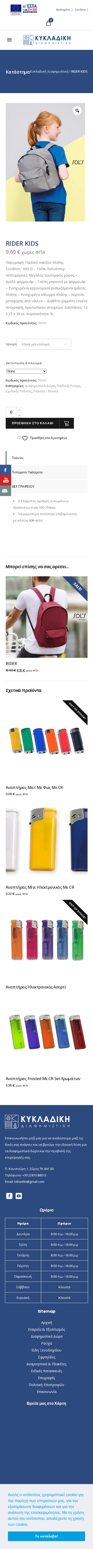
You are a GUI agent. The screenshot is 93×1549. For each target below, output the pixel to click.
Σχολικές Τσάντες (19, 391)
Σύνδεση (80, 9)
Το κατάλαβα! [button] (46, 1536)
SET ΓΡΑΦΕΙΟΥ (23, 486)
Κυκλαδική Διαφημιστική (49, 71)
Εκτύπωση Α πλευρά (24, 363)
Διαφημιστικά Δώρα (40, 385)
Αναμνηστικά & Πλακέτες (46, 1364)
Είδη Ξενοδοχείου (46, 1350)
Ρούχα (75, 385)
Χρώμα (11, 344)
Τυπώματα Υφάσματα (27, 472)
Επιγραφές (46, 1377)
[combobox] (44, 344)
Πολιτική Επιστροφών (46, 1384)
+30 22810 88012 (34, 1175)
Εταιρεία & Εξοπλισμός (46, 1329)
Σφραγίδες (46, 1357)
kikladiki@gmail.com (29, 1181)
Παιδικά (63, 385)
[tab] (47, 458)
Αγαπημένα (63, 9)
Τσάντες (18, 458)
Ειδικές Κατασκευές (46, 1370)
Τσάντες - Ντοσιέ (45, 391)
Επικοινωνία (47, 1391)
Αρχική (46, 1322)
